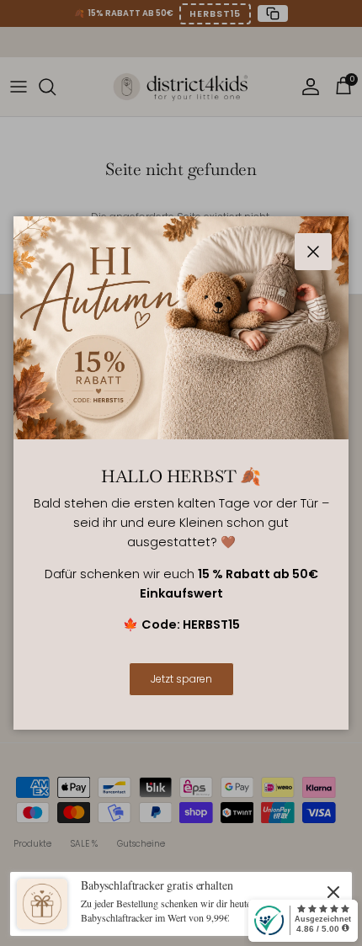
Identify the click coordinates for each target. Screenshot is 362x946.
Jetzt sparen (181, 679)
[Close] (333, 891)
